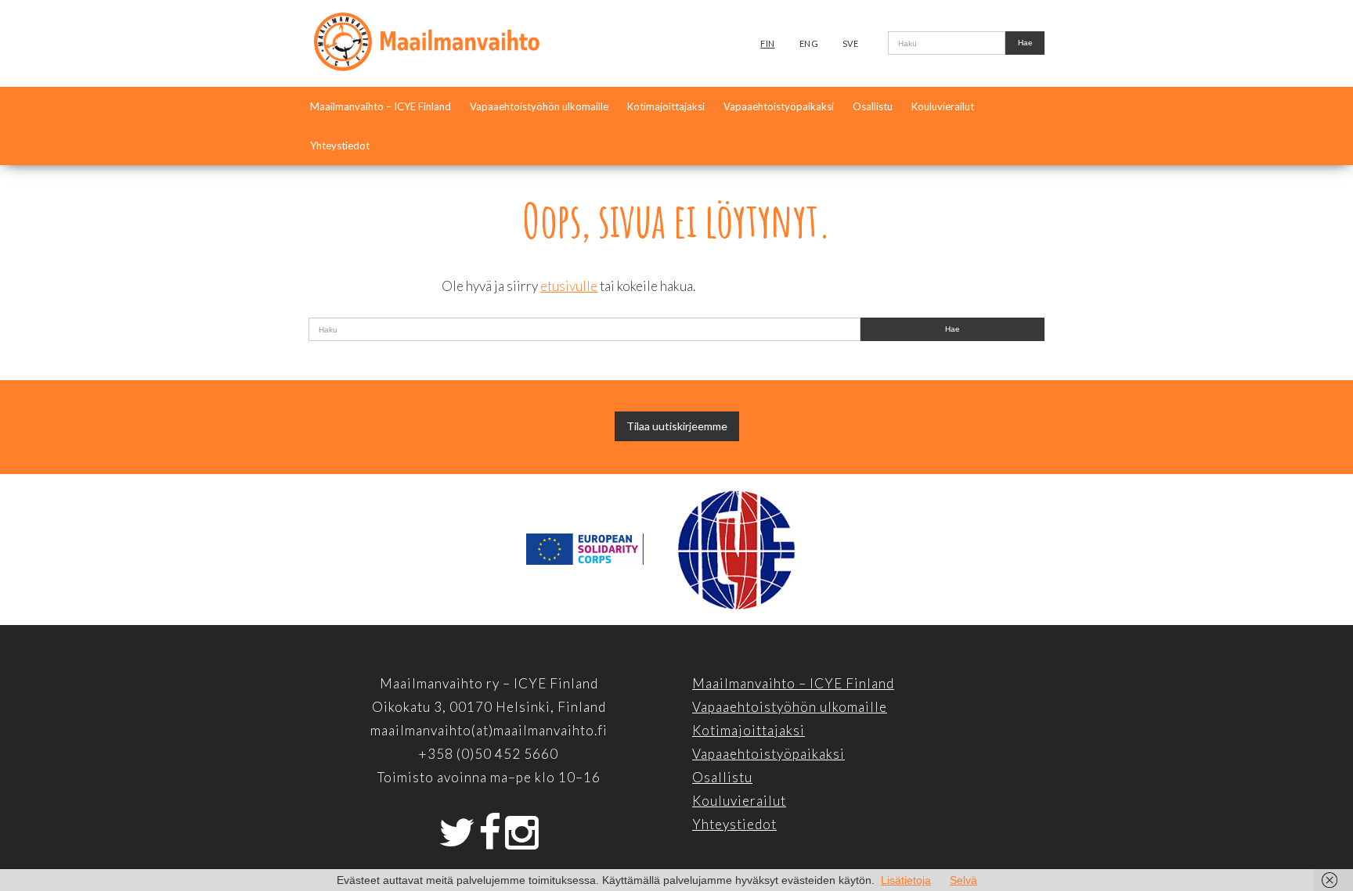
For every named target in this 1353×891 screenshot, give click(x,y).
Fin (767, 43)
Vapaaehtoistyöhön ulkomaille (539, 106)
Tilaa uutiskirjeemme (676, 426)
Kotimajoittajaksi (666, 106)
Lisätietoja (906, 880)
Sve (850, 43)
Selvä (963, 880)
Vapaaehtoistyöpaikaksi (778, 106)
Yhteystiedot (340, 145)
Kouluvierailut (942, 106)
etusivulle (568, 286)
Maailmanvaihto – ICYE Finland (380, 106)
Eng (809, 43)
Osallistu (873, 106)
